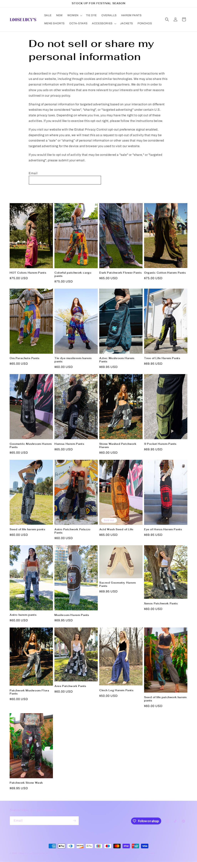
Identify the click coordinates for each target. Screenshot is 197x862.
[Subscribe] (74, 820)
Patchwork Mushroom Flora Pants (29, 692)
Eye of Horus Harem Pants (163, 529)
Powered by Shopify (42, 853)
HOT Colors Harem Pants (28, 272)
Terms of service (103, 853)
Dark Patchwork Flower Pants (120, 272)
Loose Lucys (25, 853)
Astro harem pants (23, 615)
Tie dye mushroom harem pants (72, 360)
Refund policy (64, 853)
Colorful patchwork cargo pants (72, 274)
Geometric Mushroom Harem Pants (31, 445)
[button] (74, 15)
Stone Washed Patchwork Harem (117, 445)
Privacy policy (82, 853)
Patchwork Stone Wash (26, 782)
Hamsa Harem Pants (69, 444)
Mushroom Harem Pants (71, 615)
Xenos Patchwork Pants (161, 603)
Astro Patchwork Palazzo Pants (72, 531)
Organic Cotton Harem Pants (165, 272)
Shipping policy (123, 853)
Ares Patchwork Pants (70, 686)
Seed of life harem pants (27, 529)
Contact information (145, 853)
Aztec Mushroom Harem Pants (116, 360)
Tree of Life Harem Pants (162, 358)
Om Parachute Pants (24, 358)
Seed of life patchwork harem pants (165, 699)
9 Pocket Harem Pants (160, 444)
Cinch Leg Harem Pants (116, 690)
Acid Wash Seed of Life (116, 529)
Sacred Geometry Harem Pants (117, 584)
